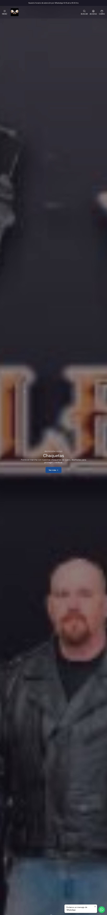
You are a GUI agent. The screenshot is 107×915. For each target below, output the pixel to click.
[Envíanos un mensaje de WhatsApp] (101, 909)
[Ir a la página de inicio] (15, 12)
